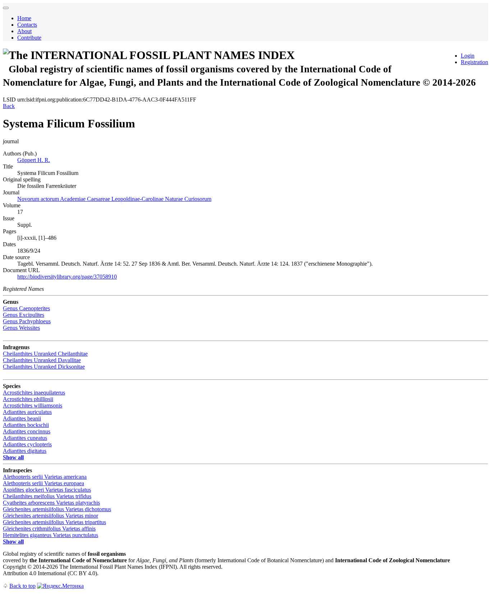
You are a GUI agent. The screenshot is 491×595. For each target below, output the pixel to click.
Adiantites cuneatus (25, 438)
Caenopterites (26, 308)
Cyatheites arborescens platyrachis (51, 503)
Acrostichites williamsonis (32, 405)
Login (467, 56)
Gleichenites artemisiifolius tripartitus (54, 522)
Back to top (22, 586)
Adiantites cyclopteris (27, 444)
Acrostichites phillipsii (28, 399)
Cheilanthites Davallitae (42, 360)
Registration (474, 62)
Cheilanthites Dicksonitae (44, 367)
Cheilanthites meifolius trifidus (47, 496)
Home (24, 18)
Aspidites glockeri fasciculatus (47, 490)
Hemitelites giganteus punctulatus (50, 535)
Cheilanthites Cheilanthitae (45, 354)
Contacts (27, 25)
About (24, 31)
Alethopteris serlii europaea (43, 483)
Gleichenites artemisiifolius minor (50, 516)
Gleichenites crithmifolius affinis (49, 529)
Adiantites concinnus (26, 431)
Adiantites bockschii (26, 425)
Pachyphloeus (27, 321)
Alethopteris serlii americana (45, 477)
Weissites (21, 328)
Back (9, 106)
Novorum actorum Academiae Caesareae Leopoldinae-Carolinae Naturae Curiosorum (114, 199)
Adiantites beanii (22, 418)
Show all (13, 457)
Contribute (29, 38)
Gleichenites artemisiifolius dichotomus (57, 509)
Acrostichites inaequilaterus (34, 392)
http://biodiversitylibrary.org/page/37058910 (67, 277)
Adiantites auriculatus (27, 412)
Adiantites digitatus (24, 451)
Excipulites (23, 315)
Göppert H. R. (33, 160)
